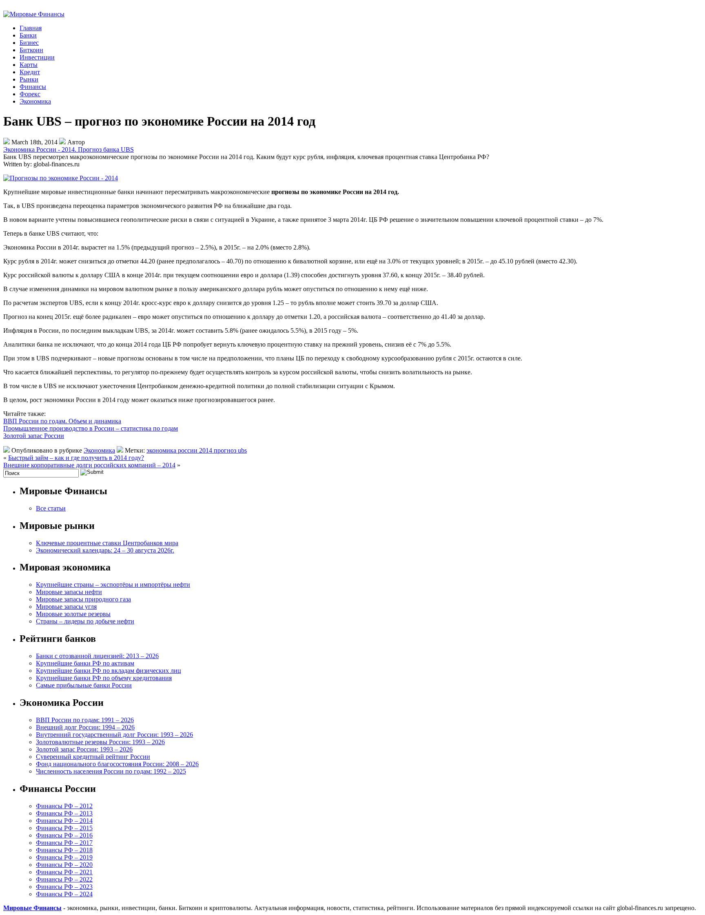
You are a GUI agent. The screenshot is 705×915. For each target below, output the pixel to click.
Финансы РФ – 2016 (64, 835)
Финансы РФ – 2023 (64, 886)
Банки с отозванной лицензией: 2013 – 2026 (97, 655)
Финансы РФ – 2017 (64, 842)
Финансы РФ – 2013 (64, 813)
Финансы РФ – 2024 (64, 894)
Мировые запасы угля (66, 606)
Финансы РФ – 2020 (64, 864)
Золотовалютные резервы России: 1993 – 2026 (100, 741)
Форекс (30, 94)
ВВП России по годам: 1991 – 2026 (85, 719)
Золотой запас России (33, 435)
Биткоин (31, 49)
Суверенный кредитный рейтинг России (93, 756)
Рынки (29, 79)
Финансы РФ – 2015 (64, 827)
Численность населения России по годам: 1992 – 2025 (111, 771)
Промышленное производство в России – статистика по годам (90, 428)
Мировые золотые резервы (73, 613)
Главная (31, 27)
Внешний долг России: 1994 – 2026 (85, 727)
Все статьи (51, 508)
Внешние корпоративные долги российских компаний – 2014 (89, 465)
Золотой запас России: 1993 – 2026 (84, 749)
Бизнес (29, 42)
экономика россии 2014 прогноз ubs (196, 450)
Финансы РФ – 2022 (64, 879)
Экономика (35, 101)
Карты (29, 64)
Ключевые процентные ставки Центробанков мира (107, 542)
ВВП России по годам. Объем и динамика (62, 421)
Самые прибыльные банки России (84, 685)
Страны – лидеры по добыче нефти (85, 621)
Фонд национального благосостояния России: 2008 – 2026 (117, 763)
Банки (28, 35)
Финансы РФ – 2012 (64, 805)
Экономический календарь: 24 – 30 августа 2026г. (105, 550)
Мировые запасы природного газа (83, 599)
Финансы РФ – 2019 (64, 857)
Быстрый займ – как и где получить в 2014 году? (76, 457)
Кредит (30, 72)
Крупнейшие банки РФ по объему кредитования (104, 677)
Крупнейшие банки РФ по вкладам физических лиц (108, 670)
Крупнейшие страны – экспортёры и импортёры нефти (113, 584)
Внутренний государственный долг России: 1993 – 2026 (114, 734)
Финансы (33, 86)
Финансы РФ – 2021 (64, 872)
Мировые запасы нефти (69, 591)
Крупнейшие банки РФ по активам (85, 663)
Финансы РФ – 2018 (64, 849)
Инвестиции (37, 57)
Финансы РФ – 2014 (64, 820)
